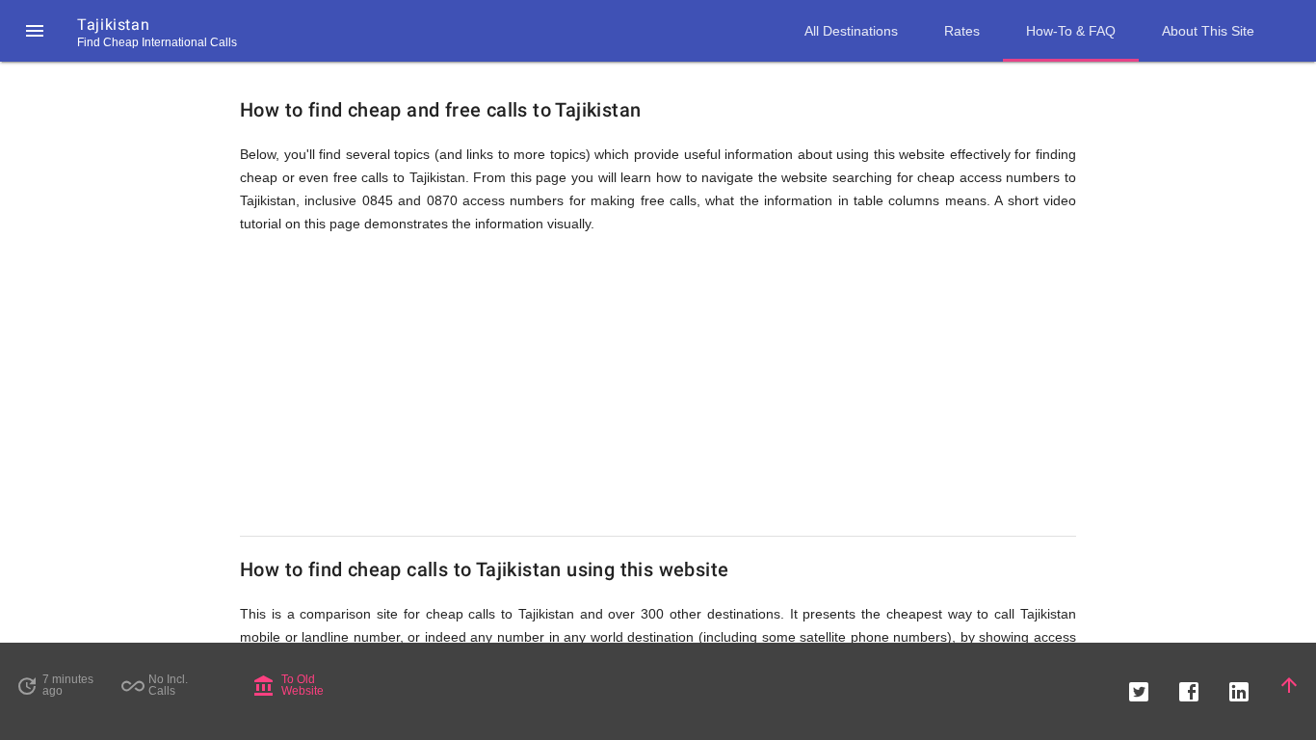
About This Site (1208, 31)
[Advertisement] (658, 385)
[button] (35, 31)
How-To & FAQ (1071, 31)
